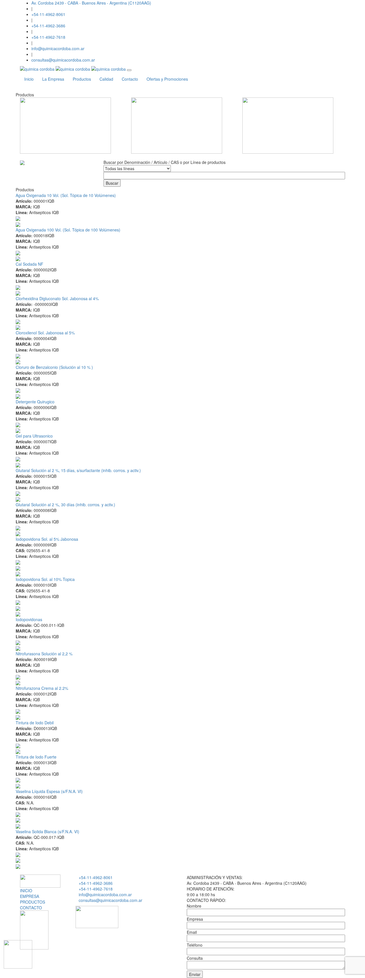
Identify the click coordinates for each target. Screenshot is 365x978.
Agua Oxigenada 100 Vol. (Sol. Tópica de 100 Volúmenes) (68, 230)
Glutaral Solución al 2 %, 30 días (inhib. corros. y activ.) (65, 504)
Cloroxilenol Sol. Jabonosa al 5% (45, 333)
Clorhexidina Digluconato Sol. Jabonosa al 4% (57, 298)
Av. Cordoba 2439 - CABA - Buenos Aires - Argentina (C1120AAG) (91, 3)
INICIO (26, 890)
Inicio (29, 79)
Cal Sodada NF (29, 264)
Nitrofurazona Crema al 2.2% (42, 688)
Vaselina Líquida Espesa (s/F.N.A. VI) (49, 791)
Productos (82, 79)
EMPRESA (29, 896)
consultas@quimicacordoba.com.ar (63, 60)
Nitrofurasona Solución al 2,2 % (44, 653)
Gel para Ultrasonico (34, 436)
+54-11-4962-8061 (48, 14)
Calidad (106, 79)
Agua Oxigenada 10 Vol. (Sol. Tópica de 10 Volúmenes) (66, 195)
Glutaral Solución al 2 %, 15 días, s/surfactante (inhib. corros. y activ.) (78, 470)
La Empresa (53, 79)
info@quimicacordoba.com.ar (57, 48)
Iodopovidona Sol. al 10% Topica (45, 579)
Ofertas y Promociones (167, 79)
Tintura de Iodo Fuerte (36, 757)
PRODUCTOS (32, 902)
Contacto (130, 79)
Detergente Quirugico (35, 401)
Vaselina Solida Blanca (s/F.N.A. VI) (47, 831)
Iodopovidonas (29, 619)
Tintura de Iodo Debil (35, 722)
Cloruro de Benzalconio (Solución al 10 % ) (54, 367)
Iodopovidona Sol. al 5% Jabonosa (47, 539)
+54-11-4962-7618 (48, 37)
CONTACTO (31, 907)
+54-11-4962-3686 (48, 26)
